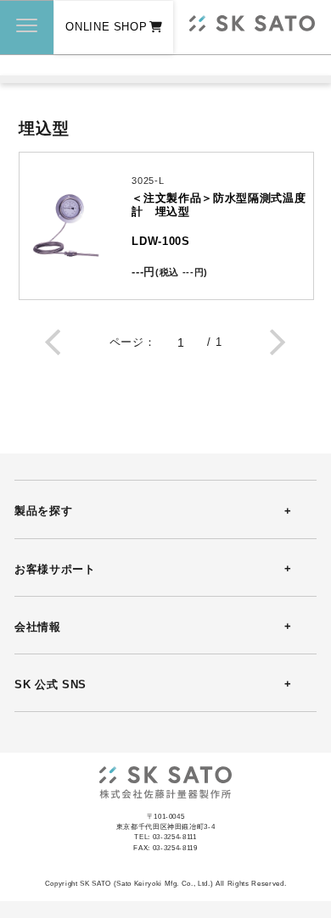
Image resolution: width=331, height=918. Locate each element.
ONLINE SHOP (106, 26)
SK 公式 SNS (50, 684)
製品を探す (43, 510)
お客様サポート (55, 569)
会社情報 (37, 626)
